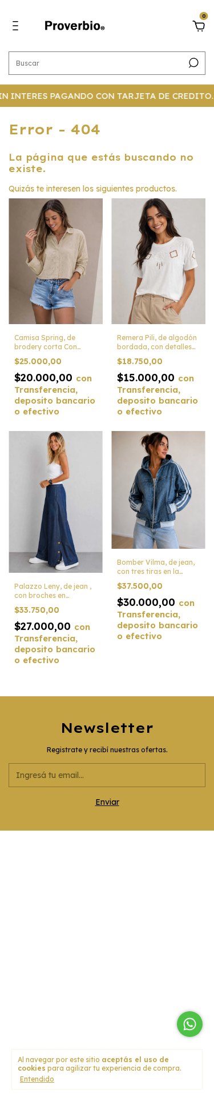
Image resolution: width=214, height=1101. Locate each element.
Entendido (37, 1079)
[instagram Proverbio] (78, 918)
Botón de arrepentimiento (107, 1015)
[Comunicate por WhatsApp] (190, 1024)
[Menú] (17, 27)
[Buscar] (193, 63)
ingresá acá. (107, 1008)
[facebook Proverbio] (107, 918)
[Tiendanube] (107, 1032)
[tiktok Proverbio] (135, 918)
